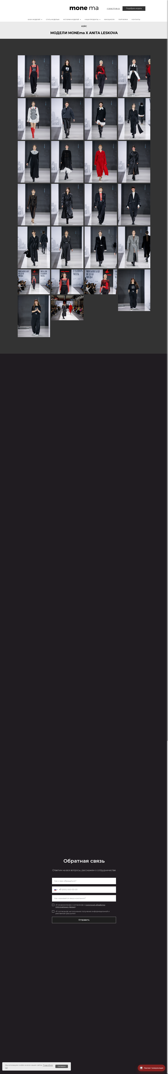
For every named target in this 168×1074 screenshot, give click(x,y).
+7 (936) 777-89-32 (113, 8)
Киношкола (109, 19)
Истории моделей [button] (71, 19)
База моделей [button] (34, 19)
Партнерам (123, 19)
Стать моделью (53, 19)
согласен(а (78, 905)
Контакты (136, 19)
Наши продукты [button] (92, 19)
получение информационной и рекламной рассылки (82, 912)
